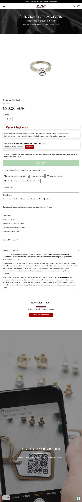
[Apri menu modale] (4, 6)
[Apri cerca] (74, 6)
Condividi (9, 187)
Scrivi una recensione (41, 315)
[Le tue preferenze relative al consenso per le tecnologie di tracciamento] (78, 498)
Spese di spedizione (22, 170)
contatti (67, 136)
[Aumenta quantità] (10, 119)
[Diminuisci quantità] (4, 119)
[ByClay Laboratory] (41, 6)
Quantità (6, 115)
